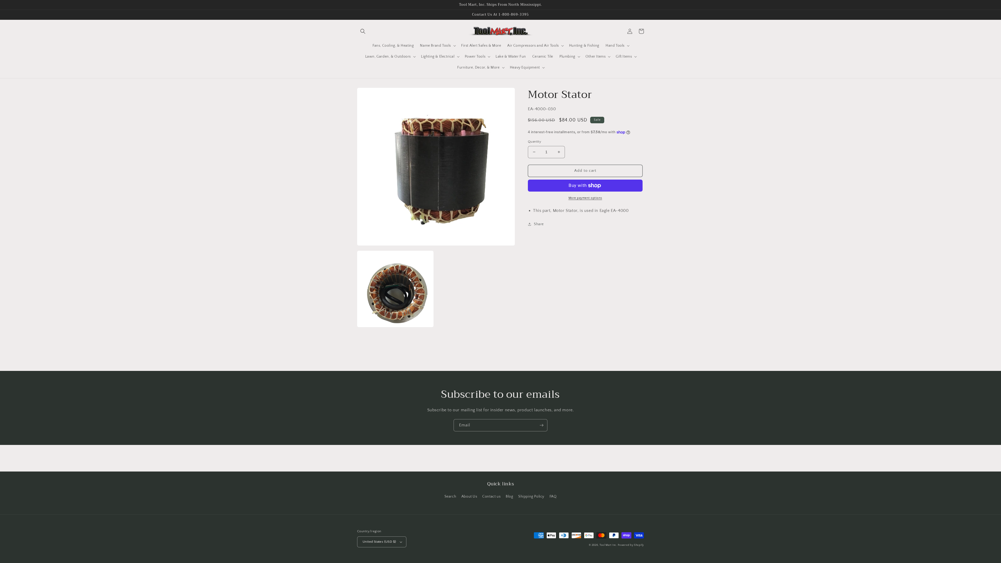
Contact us (491, 496)
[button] (363, 31)
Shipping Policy (531, 496)
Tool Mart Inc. (608, 545)
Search (450, 496)
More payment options (585, 198)
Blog (509, 496)
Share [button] (539, 224)
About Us (469, 496)
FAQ (553, 496)
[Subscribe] (541, 425)
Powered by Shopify (631, 545)
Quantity (534, 141)
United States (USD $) (379, 541)
